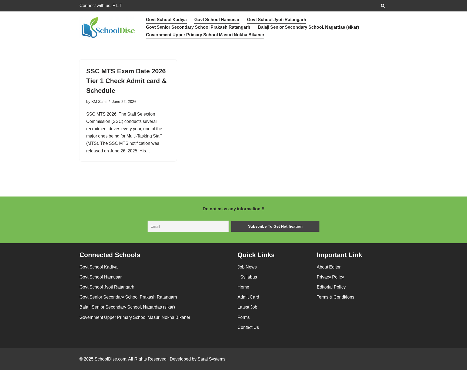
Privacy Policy (330, 277)
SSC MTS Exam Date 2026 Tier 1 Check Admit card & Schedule (126, 80)
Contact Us (248, 327)
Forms (244, 317)
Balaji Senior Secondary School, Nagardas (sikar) (308, 27)
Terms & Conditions (335, 297)
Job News (247, 267)
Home (243, 287)
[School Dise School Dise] (108, 27)
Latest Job (247, 307)
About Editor (329, 267)
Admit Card (248, 297)
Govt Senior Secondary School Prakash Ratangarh (198, 27)
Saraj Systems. (211, 359)
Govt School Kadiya (166, 19)
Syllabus (248, 277)
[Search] (383, 6)
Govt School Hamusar (216, 19)
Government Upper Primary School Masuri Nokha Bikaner (205, 34)
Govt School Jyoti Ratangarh (276, 19)
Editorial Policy (331, 287)
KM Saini (98, 101)
